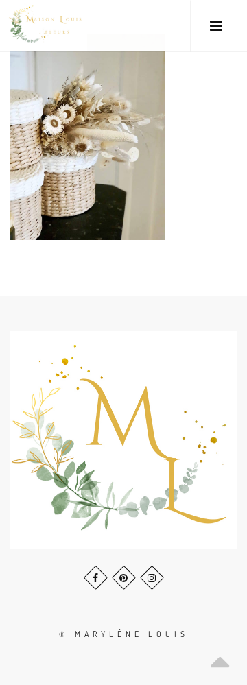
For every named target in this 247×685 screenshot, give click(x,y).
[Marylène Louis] (46, 25)
